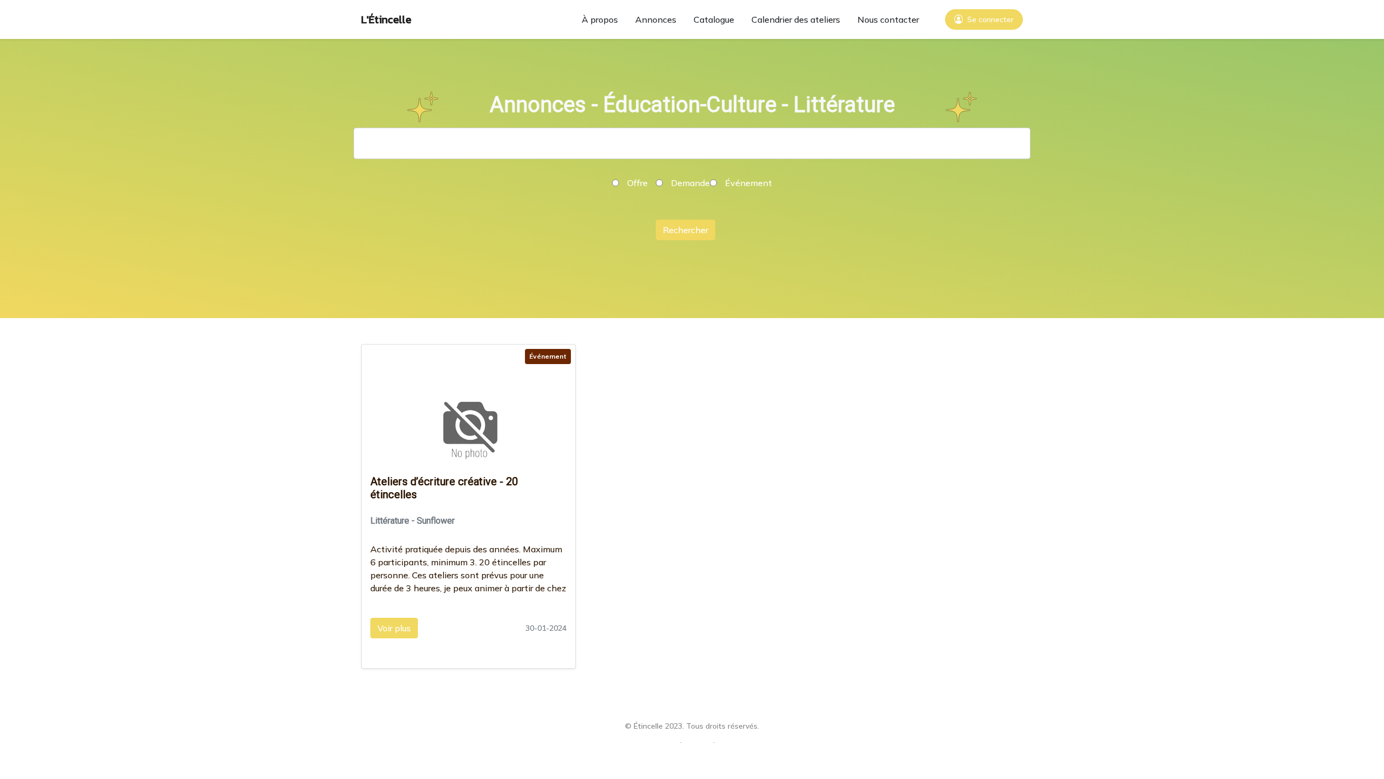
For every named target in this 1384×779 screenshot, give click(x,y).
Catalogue (714, 19)
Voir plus (394, 628)
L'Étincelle (386, 19)
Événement (748, 182)
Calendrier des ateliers (795, 19)
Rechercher (685, 230)
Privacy (663, 742)
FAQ (726, 742)
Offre (637, 182)
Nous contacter (888, 19)
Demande (690, 182)
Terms (697, 742)
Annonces (655, 19)
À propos (600, 19)
